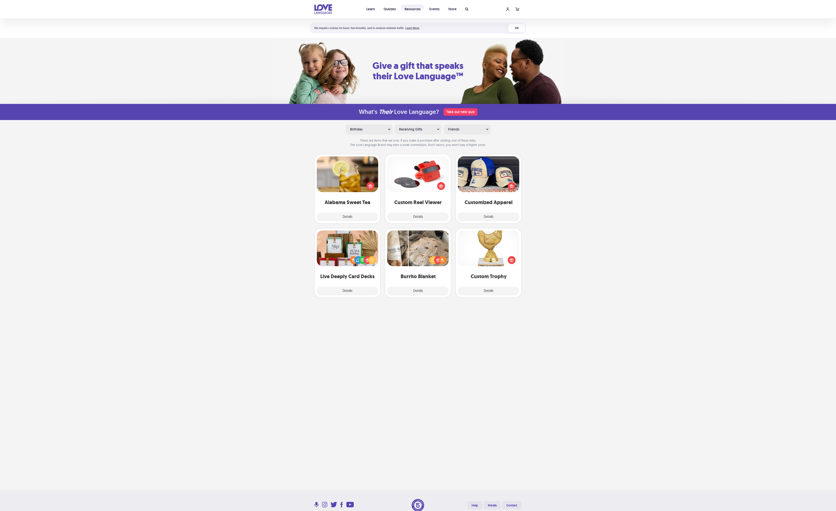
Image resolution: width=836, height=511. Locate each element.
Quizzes (390, 9)
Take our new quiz (460, 112)
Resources (413, 9)
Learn (370, 9)
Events (434, 9)
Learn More (412, 28)
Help (475, 505)
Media (492, 505)
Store (452, 9)
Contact (511, 505)
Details (347, 217)
